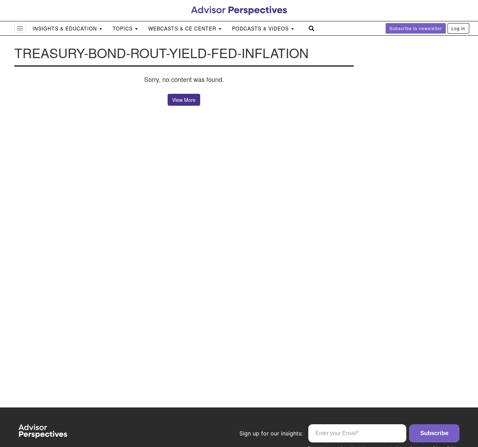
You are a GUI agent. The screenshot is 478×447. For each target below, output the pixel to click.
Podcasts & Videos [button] (261, 28)
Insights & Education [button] (66, 28)
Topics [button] (123, 28)
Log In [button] (458, 28)
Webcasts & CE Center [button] (183, 28)
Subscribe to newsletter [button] (415, 28)
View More (184, 99)
